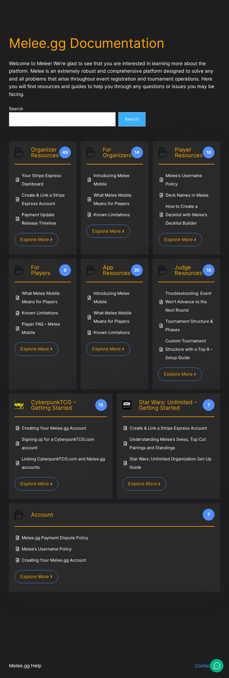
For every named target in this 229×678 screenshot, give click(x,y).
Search (16, 108)
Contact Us (207, 665)
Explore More (34, 239)
